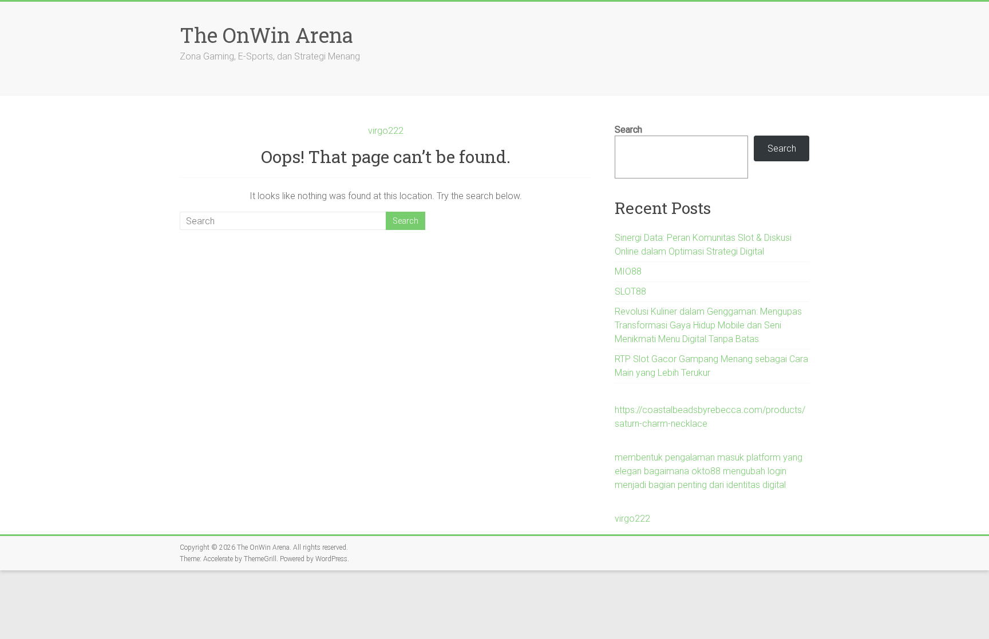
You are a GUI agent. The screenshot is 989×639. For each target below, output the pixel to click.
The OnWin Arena (266, 35)
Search (628, 129)
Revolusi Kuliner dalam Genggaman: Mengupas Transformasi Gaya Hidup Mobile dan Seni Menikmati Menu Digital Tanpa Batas (708, 325)
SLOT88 (630, 291)
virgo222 (385, 130)
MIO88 (628, 271)
